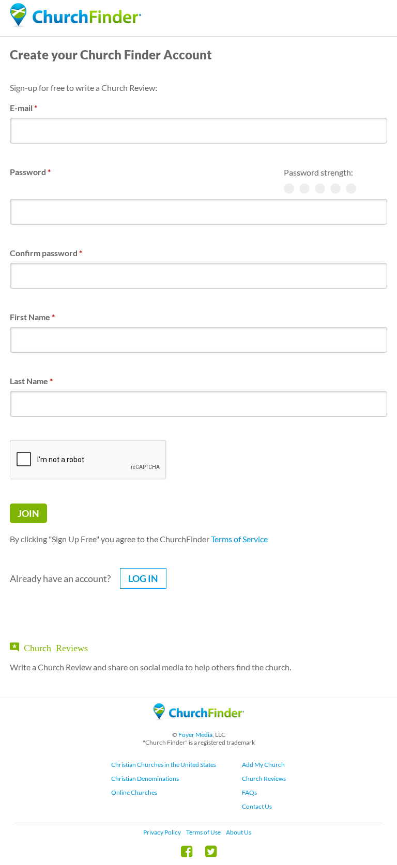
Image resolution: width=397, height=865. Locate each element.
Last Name (31, 381)
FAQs (249, 792)
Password (30, 172)
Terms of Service (239, 539)
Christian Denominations (145, 778)
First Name (32, 317)
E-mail (23, 108)
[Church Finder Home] (199, 725)
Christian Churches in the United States (163, 764)
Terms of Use (203, 832)
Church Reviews (264, 778)
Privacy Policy (162, 832)
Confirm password (46, 253)
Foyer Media (195, 734)
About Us (238, 832)
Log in (143, 578)
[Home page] (75, 15)
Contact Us (257, 806)
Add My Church (263, 764)
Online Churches (134, 792)
